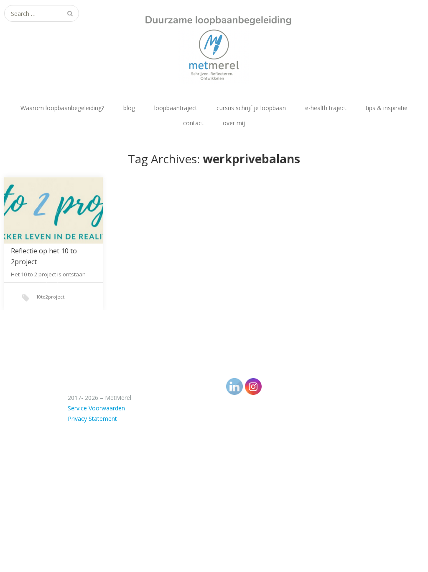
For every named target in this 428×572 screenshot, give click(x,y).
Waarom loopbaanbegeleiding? (62, 108)
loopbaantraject (175, 108)
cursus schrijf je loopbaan (251, 108)
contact (193, 123)
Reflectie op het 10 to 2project (44, 256)
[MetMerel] (214, 42)
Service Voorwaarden (96, 408)
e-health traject (325, 108)
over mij (234, 123)
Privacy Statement (92, 419)
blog (129, 108)
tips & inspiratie (387, 108)
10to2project (50, 297)
